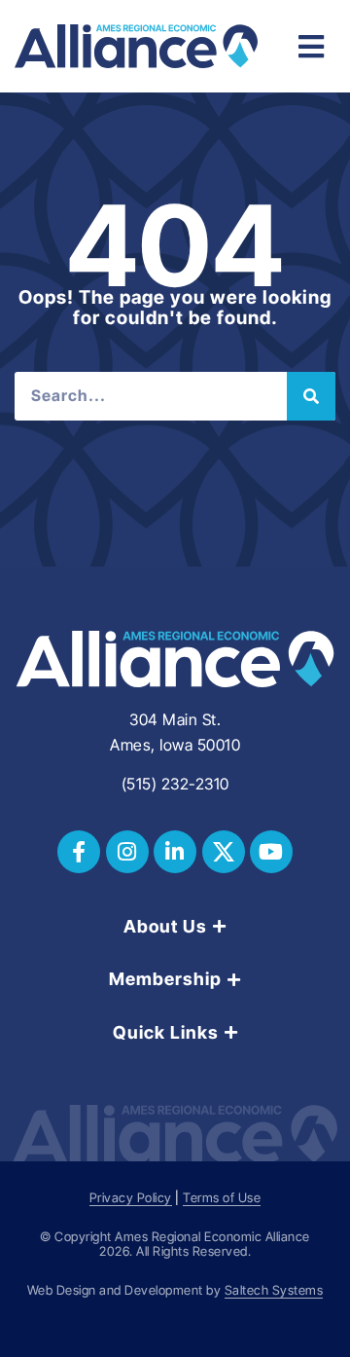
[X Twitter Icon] (223, 851)
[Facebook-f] (78, 851)
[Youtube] (271, 851)
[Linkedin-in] (175, 851)
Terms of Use (222, 1198)
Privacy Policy (130, 1198)
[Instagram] (127, 851)
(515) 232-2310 (175, 783)
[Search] (311, 396)
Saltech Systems (274, 1290)
